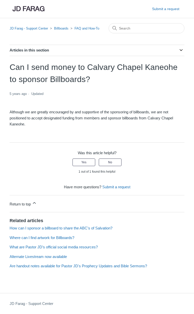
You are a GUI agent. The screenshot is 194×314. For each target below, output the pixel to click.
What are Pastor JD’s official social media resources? (54, 247)
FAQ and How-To (87, 28)
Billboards (61, 28)
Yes (83, 162)
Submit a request (165, 9)
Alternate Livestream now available (38, 256)
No (110, 162)
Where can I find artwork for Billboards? (42, 237)
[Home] (28, 9)
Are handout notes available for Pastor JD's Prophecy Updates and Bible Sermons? (78, 266)
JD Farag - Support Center (29, 28)
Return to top (21, 204)
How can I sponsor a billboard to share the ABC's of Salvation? (61, 228)
